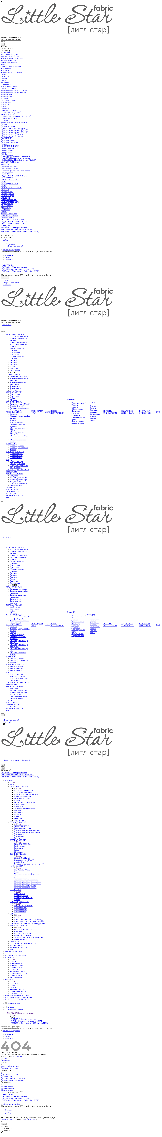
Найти (4, 1124)
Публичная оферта (8, 1076)
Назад (14, 782)
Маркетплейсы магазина (10, 1066)
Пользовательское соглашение (12, 1080)
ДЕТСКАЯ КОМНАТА (23, 929)
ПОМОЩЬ (14, 961)
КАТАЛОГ (14, 784)
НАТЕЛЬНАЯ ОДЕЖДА (23, 790)
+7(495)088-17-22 (7, 226)
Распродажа (5, 1060)
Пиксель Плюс (30, 1120)
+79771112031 (17, 229)
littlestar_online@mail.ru (11, 250)
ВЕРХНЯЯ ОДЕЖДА (22, 858)
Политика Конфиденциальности (13, 1078)
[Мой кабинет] (2, 718)
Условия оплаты (7, 1086)
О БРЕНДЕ (14, 983)
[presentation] (2, 331)
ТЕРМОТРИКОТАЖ (22, 826)
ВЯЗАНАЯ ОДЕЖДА (22, 844)
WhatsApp (9, 259)
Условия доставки (7, 1088)
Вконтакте (9, 255)
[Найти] (3, 44)
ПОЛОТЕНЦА (19, 894)
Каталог (4, 1058)
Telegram (8, 257)
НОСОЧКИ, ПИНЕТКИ (23, 906)
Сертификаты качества (9, 1074)
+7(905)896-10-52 (20, 231)
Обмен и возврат (7, 1090)
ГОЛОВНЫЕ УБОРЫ (22, 870)
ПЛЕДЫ (17, 918)
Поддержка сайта (7, 1120)
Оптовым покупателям (9, 1068)
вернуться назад (7, 1056)
